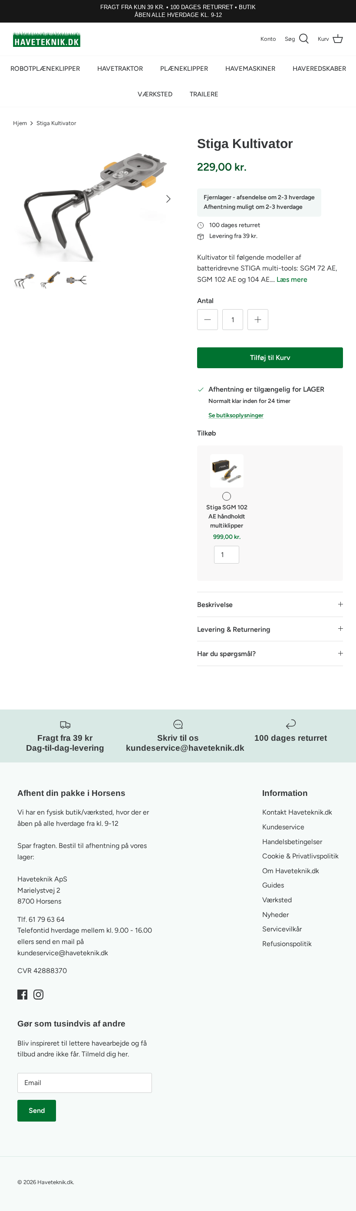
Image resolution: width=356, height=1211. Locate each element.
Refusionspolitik (287, 944)
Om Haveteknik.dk (290, 871)
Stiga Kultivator (56, 123)
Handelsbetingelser (292, 842)
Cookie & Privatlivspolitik (300, 856)
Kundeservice (283, 827)
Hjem (20, 123)
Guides (273, 885)
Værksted (155, 94)
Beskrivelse (215, 605)
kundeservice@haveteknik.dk (62, 953)
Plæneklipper (184, 69)
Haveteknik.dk (55, 1182)
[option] (95, 199)
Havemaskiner (250, 69)
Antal (205, 301)
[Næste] (168, 198)
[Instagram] (38, 995)
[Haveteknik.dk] (46, 39)
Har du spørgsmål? (226, 654)
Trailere (204, 94)
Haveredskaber (319, 69)
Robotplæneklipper (45, 69)
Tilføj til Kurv (270, 357)
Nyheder (275, 915)
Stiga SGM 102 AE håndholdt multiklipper (226, 516)
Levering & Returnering (233, 629)
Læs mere (292, 279)
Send (37, 1110)
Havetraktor (120, 69)
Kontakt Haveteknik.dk (297, 812)
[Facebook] (22, 995)
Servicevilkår (282, 929)
